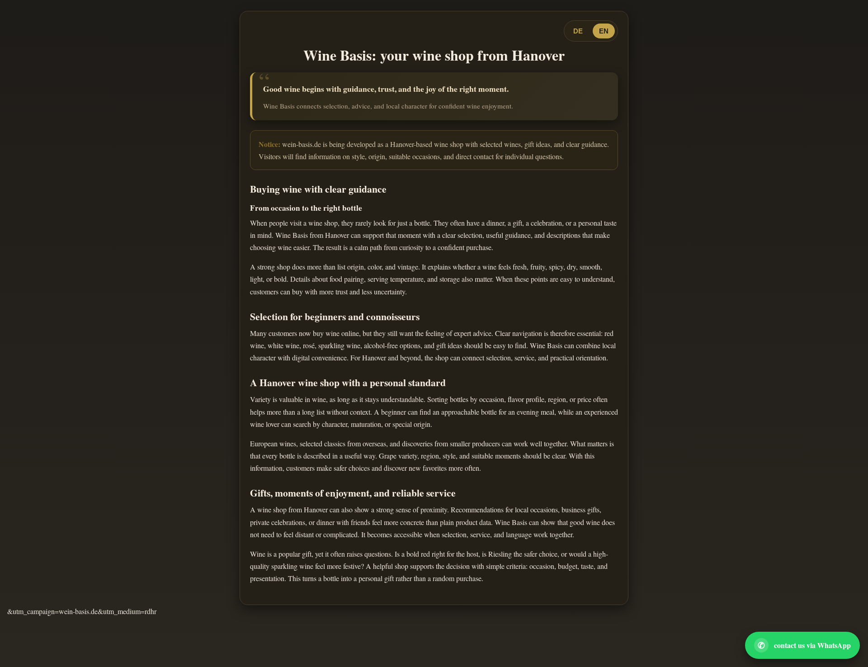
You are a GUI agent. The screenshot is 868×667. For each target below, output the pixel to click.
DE (578, 31)
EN (604, 31)
